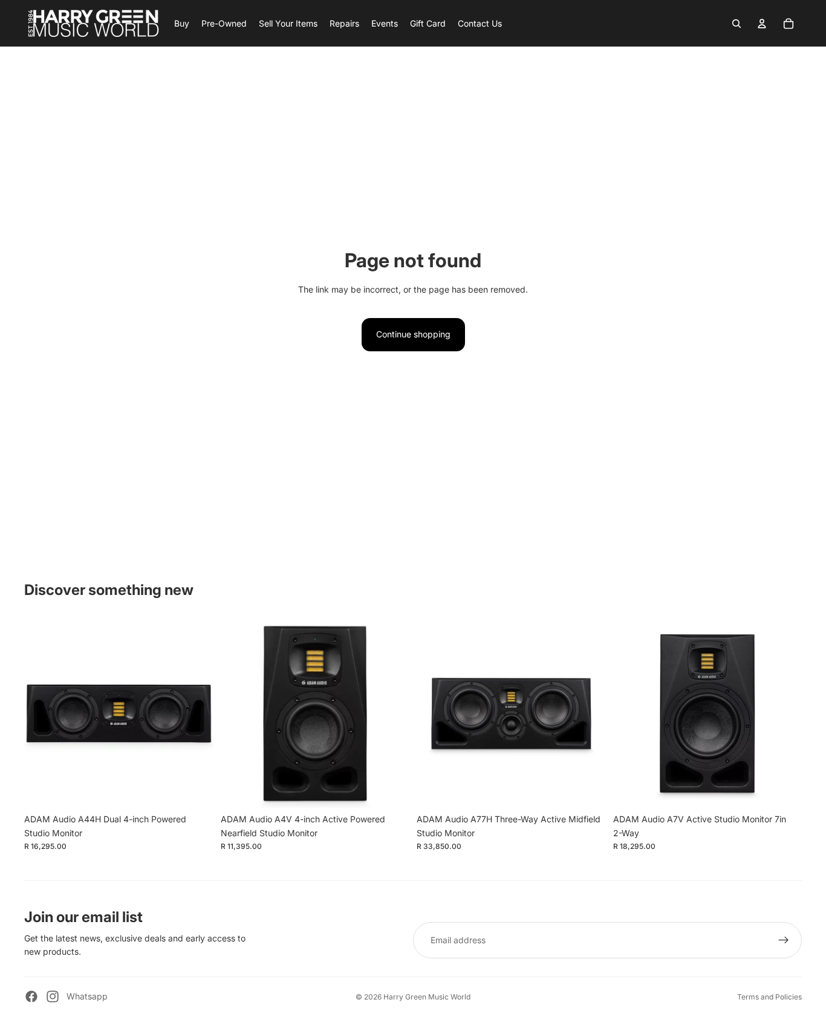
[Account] (762, 23)
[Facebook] (31, 996)
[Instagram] (52, 996)
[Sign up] (783, 940)
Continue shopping (413, 334)
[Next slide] (195, 713)
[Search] (736, 23)
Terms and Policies (769, 996)
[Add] (195, 790)
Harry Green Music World (426, 996)
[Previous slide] (42, 713)
